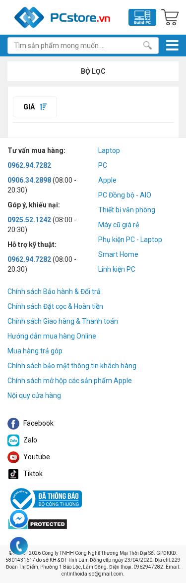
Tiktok (32, 474)
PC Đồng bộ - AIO (124, 195)
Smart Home (118, 254)
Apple (107, 180)
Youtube (36, 457)
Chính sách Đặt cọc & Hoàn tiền (55, 306)
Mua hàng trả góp (34, 351)
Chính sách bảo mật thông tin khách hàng (71, 366)
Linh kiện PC (116, 269)
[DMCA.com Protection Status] (37, 523)
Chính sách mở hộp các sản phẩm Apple (69, 381)
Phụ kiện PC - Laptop (130, 239)
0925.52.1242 (29, 220)
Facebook (38, 423)
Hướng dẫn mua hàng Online (51, 336)
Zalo (29, 440)
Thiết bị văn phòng (126, 210)
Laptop (109, 150)
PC (102, 165)
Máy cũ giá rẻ (118, 225)
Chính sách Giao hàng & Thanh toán (62, 321)
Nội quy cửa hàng (34, 395)
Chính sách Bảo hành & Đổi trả (54, 291)
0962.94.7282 (29, 165)
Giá (29, 107)
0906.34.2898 (29, 180)
